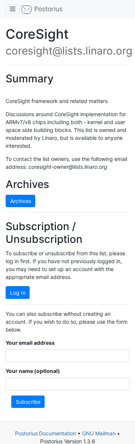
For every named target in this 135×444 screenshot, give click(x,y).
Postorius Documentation (45, 433)
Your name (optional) (33, 371)
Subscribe (28, 402)
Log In (18, 292)
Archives (20, 201)
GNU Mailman (99, 433)
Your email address (30, 342)
